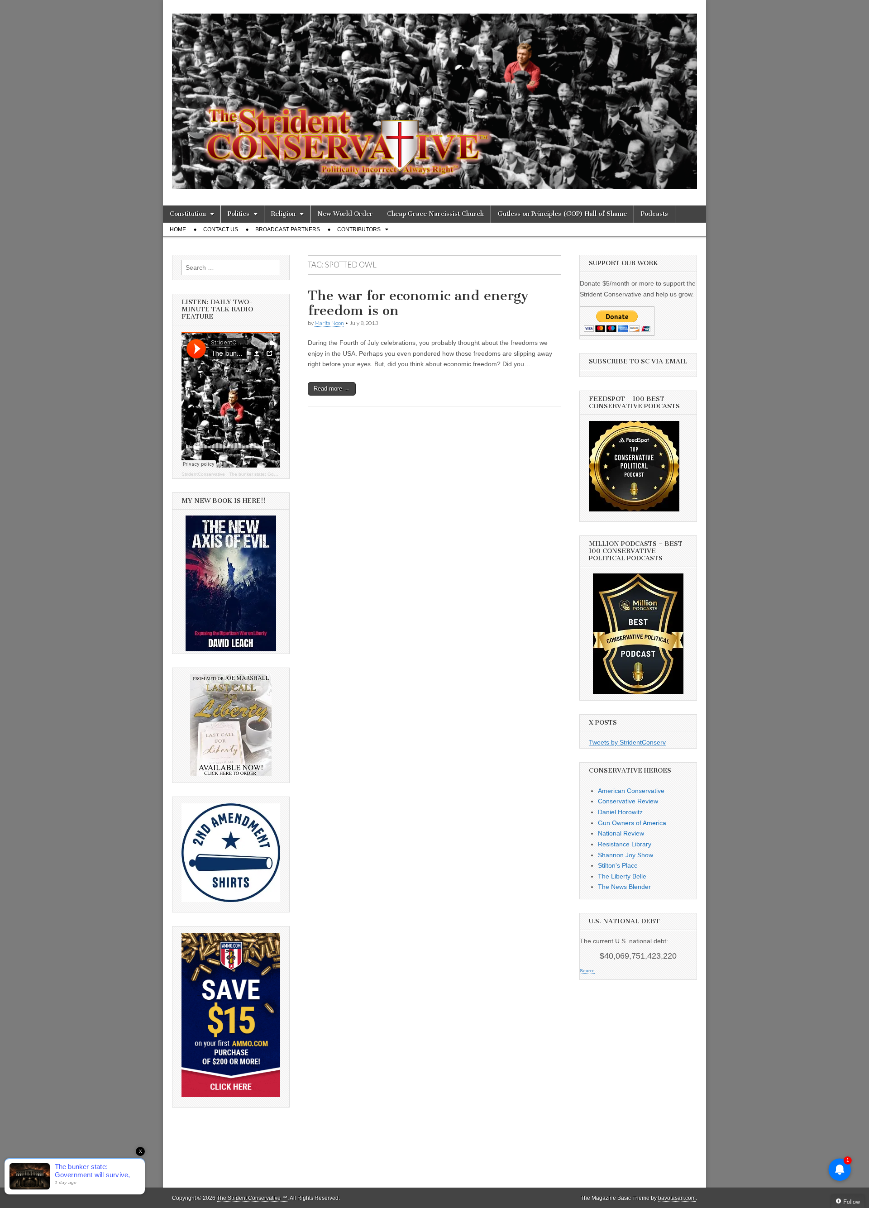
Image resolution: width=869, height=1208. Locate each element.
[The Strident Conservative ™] (434, 96)
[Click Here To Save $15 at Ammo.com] (230, 1094)
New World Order (345, 214)
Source (587, 970)
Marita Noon (329, 323)
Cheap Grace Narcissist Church (435, 214)
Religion (283, 214)
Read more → (332, 388)
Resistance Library (624, 844)
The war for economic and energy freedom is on (418, 303)
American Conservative (631, 790)
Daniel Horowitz (620, 812)
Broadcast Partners (287, 229)
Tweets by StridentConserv (627, 742)
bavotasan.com (677, 1198)
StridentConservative (203, 474)
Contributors (359, 229)
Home (178, 229)
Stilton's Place (618, 865)
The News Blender (624, 886)
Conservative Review (628, 801)
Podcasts (654, 214)
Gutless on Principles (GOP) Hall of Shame (562, 214)
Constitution (188, 214)
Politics (238, 214)
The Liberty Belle (622, 876)
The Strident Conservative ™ (252, 1198)
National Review (621, 833)
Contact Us (220, 229)
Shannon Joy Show (625, 855)
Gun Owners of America (632, 822)
